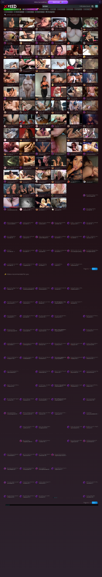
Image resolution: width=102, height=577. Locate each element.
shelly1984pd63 (11, 469)
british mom (69, 9)
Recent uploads (20, 12)
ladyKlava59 (59, 469)
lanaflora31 (27, 427)
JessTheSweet (90, 57)
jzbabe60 (42, 196)
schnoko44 (42, 497)
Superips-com (11, 140)
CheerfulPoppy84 (91, 196)
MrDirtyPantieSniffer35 (76, 330)
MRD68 (26, 29)
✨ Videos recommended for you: (16, 274)
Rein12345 (11, 29)
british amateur (8, 12)
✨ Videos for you (43, 9)
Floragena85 (74, 99)
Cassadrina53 (74, 265)
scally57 (26, 113)
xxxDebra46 (42, 223)
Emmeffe (89, 303)
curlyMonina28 (75, 289)
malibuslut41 (59, 196)
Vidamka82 (74, 303)
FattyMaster (27, 99)
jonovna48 (26, 317)
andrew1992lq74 (59, 43)
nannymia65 (90, 71)
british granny (78, 9)
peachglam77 (27, 43)
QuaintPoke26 (90, 441)
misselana (26, 154)
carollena (58, 289)
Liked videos (30, 12)
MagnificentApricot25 (60, 455)
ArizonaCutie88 (11, 223)
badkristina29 (59, 85)
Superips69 (58, 210)
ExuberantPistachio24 (61, 57)
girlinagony (27, 71)
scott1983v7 (58, 223)
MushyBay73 (74, 358)
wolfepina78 (11, 386)
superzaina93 (27, 455)
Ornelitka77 (43, 441)
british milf (53, 9)
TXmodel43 (90, 317)
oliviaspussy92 (27, 469)
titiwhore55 (27, 303)
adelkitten (10, 289)
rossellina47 (59, 317)
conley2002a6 (90, 99)
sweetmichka (43, 372)
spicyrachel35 (74, 113)
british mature (61, 9)
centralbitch (90, 497)
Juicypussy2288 (59, 303)
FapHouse (74, 57)
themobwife (43, 358)
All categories (50, 12)
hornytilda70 (74, 386)
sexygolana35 (74, 441)
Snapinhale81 (43, 57)
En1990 (25, 386)
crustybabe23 (27, 265)
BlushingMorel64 (91, 251)
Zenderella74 (90, 358)
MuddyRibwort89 (28, 441)
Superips (42, 113)
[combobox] (66, 6)
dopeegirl (42, 29)
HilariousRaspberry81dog (76, 251)
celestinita (42, 414)
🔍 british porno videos (12, 15)
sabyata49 (10, 126)
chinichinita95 (43, 289)
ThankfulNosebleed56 (28, 289)
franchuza (10, 400)
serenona (58, 372)
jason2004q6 (11, 483)
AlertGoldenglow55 (12, 414)
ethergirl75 (90, 386)
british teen (86, 9)
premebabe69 (27, 358)
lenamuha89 (27, 330)
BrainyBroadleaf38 (12, 99)
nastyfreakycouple (12, 330)
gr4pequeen (74, 344)
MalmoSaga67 (27, 344)
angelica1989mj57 (44, 43)
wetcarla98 (11, 344)
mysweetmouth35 (28, 414)
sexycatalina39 (91, 344)
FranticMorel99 (27, 168)
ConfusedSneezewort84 (13, 210)
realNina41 (42, 344)
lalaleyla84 (11, 317)
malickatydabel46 (91, 113)
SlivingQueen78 (43, 427)
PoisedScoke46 (12, 182)
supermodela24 (11, 372)
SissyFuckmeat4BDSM (92, 414)
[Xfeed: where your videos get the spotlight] (10, 6)
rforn (73, 43)
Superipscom (59, 29)
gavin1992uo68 (27, 57)
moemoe (10, 43)
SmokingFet (42, 154)
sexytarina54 (43, 330)
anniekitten (26, 483)
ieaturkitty (89, 182)
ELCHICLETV (42, 317)
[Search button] (92, 6)
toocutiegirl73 (74, 71)
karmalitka (90, 330)
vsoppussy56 (90, 43)
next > (95, 269)
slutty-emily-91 (90, 400)
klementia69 (43, 182)
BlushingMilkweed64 (44, 469)
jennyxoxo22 (43, 386)
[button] (96, 6)
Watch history (40, 12)
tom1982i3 (74, 154)
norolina (89, 427)
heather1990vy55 (44, 237)
